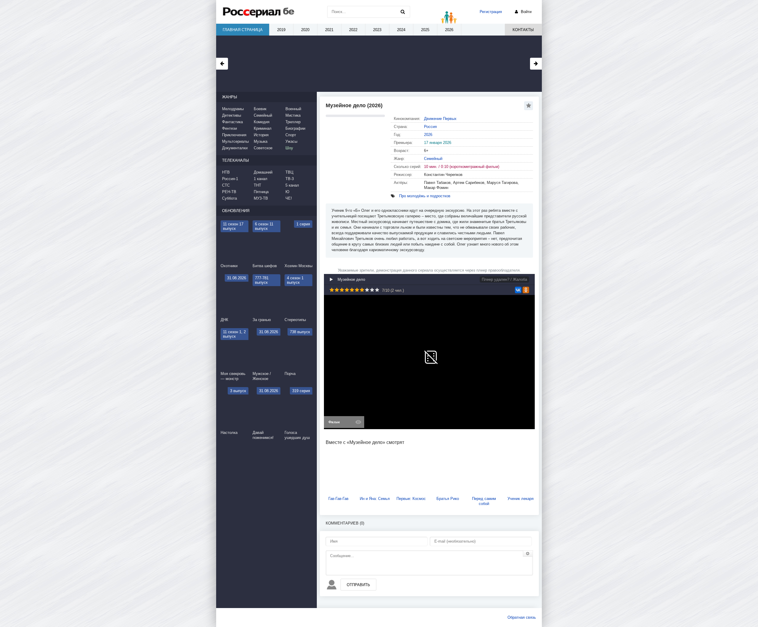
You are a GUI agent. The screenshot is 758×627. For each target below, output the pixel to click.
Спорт (290, 135)
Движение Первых (440, 118)
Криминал (263, 128)
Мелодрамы (233, 109)
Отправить (358, 585)
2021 (329, 30)
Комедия (261, 122)
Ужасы (291, 141)
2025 (425, 30)
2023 (377, 30)
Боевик (260, 109)
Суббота (229, 198)
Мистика (293, 115)
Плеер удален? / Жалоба (504, 279)
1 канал (260, 179)
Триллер (293, 122)
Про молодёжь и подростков (424, 196)
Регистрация (491, 11)
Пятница (261, 192)
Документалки (235, 148)
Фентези (229, 128)
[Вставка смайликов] (528, 553)
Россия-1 (230, 179)
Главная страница (243, 30)
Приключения (234, 135)
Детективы (231, 115)
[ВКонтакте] (518, 290)
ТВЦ (289, 172)
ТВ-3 (289, 179)
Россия (430, 126)
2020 (305, 30)
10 (377, 289)
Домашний (263, 172)
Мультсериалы (235, 141)
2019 (281, 30)
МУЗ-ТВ (261, 198)
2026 (428, 134)
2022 (353, 30)
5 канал (292, 185)
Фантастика (232, 122)
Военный (293, 109)
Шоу (289, 148)
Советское (263, 148)
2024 (401, 30)
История (261, 135)
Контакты (523, 30)
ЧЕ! (288, 198)
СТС (226, 185)
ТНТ (257, 185)
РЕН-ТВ (229, 192)
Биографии (295, 128)
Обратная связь (522, 617)
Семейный (433, 158)
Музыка (260, 141)
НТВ (226, 172)
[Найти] (403, 12)
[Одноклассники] (526, 290)
